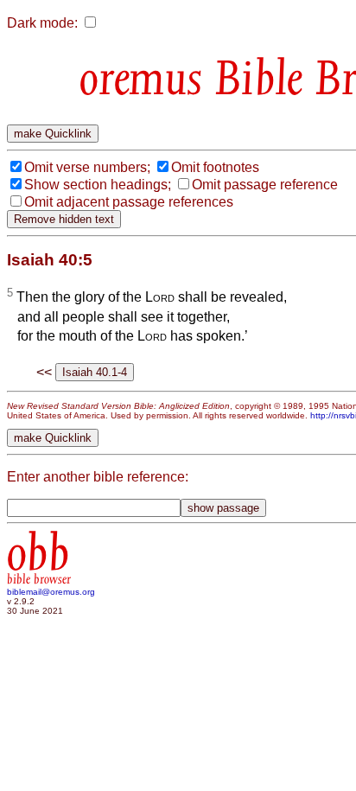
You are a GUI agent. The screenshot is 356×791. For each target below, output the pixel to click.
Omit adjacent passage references (128, 202)
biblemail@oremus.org (51, 591)
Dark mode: (42, 23)
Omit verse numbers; (87, 167)
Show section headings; (97, 184)
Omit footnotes (215, 167)
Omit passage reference (265, 184)
